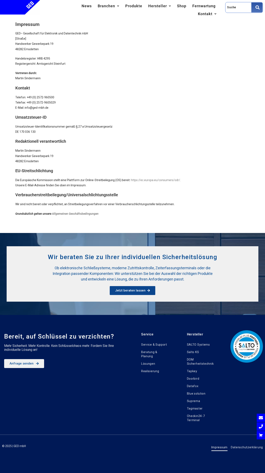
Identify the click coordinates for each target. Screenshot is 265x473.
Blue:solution (196, 393)
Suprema (193, 401)
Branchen (106, 6)
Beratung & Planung (149, 354)
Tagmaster (195, 408)
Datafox (193, 386)
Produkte (133, 6)
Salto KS (193, 352)
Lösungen (148, 363)
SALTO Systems (198, 344)
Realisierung (150, 371)
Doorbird (193, 378)
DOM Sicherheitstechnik (200, 361)
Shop (181, 6)
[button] (108, 6)
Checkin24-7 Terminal (196, 418)
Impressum (219, 447)
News (87, 6)
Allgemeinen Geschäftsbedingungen (75, 213)
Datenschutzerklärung (247, 447)
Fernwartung (204, 6)
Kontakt (205, 14)
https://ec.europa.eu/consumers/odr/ (155, 180)
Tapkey (192, 371)
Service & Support (154, 344)
